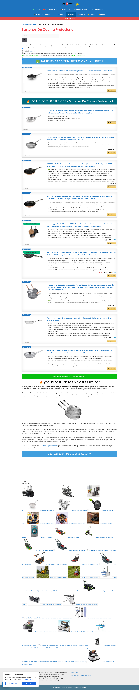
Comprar (112, 90)
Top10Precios (26, 24)
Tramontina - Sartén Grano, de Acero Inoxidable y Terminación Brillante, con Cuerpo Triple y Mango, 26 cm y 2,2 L (80, 319)
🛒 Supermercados (98, 9)
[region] (21, 679)
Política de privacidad (28, 679)
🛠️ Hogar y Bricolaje (80, 9)
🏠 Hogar (71, 14)
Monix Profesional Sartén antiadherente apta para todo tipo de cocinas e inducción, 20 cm (79, 71)
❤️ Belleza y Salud (49, 9)
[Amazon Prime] (113, 240)
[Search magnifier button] (24, 40)
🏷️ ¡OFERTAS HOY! (69, 18)
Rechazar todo (13, 683)
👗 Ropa (60, 14)
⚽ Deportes (64, 9)
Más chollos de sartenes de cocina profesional (69, 376)
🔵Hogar (36, 24)
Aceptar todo (29, 683)
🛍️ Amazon (36, 9)
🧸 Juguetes (81, 14)
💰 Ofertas (91, 14)
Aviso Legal (74, 672)
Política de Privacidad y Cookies (81, 675)
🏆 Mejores (101, 14)
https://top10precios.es (50, 446)
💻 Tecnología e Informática (43, 14)
